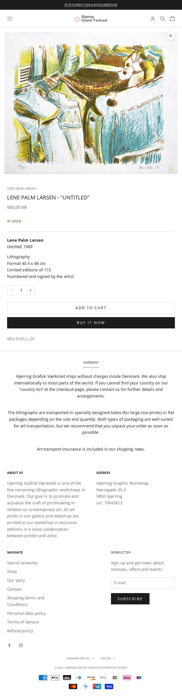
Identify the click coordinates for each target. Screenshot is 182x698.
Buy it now (91, 322)
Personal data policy (26, 613)
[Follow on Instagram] (21, 645)
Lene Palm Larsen (21, 188)
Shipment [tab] (91, 362)
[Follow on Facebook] (9, 645)
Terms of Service (23, 622)
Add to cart (91, 307)
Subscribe (130, 598)
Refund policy (20, 630)
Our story (16, 580)
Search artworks (22, 562)
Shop (12, 571)
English (106, 658)
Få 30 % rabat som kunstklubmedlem (91, 5)
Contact (14, 589)
